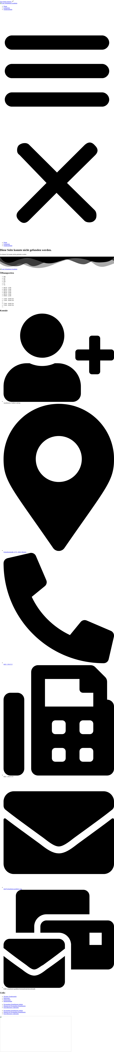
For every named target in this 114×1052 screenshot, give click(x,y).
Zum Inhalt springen (6, 1)
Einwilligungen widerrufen (11, 1007)
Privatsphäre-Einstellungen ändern (13, 1004)
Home (5, 6)
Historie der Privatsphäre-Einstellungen (15, 1006)
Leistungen (7, 8)
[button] (57, 126)
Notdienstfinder (8, 9)
